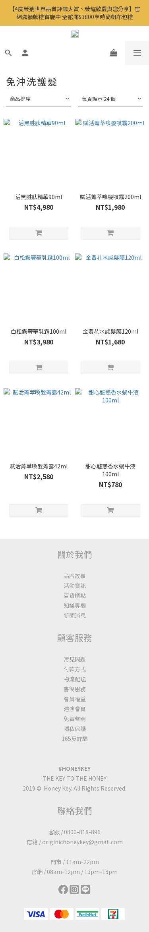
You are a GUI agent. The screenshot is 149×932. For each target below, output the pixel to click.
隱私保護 (75, 729)
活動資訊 (75, 586)
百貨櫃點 (75, 595)
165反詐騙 (75, 739)
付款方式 (75, 669)
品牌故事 (75, 576)
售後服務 (75, 689)
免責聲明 (75, 719)
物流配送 (75, 679)
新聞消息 (75, 615)
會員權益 (75, 699)
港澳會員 (75, 709)
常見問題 (75, 659)
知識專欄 (75, 605)
